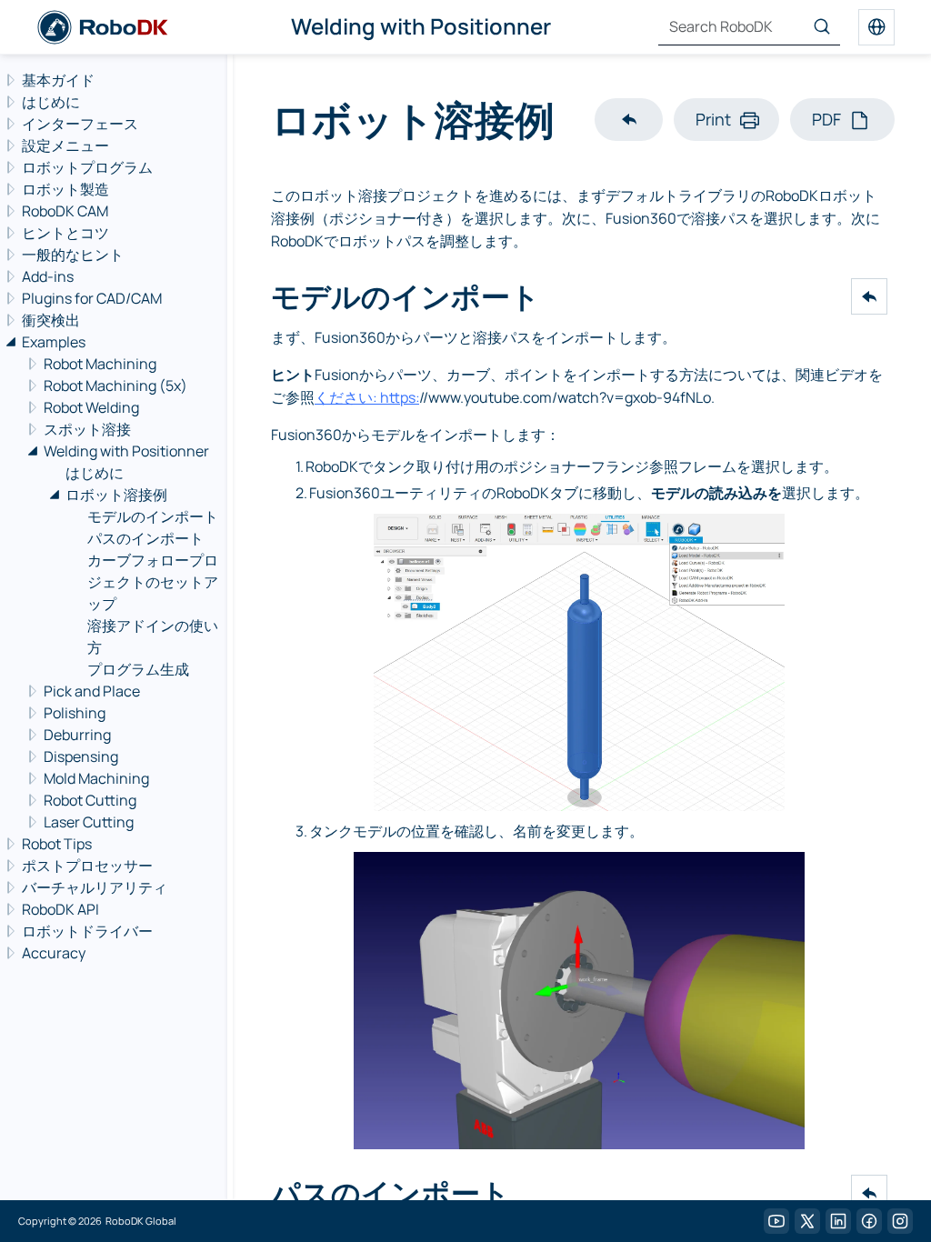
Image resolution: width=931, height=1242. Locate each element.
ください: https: (367, 397)
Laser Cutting (89, 822)
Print (713, 119)
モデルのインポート (152, 516)
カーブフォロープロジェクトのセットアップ (152, 582)
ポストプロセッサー (87, 866)
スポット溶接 (87, 429)
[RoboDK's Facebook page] (869, 1221)
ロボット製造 (65, 189)
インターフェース (80, 124)
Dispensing (81, 756)
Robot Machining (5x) (115, 386)
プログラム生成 (138, 669)
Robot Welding (91, 407)
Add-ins (48, 276)
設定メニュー (65, 145)
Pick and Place (92, 691)
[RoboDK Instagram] (900, 1221)
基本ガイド (58, 80)
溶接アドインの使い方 (152, 636)
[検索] (822, 27)
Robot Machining (100, 364)
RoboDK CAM (65, 211)
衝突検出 (51, 320)
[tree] (111, 516)
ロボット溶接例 (116, 495)
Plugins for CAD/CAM (92, 298)
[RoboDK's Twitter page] (807, 1221)
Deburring (77, 735)
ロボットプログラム (87, 167)
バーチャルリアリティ (94, 887)
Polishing (74, 713)
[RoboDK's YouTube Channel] (776, 1221)
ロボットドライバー (87, 931)
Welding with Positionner (126, 451)
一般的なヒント (73, 255)
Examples (53, 342)
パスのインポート (145, 538)
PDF (826, 119)
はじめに (51, 102)
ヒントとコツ (65, 233)
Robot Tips (57, 844)
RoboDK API (60, 909)
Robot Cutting (90, 800)
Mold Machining (96, 778)
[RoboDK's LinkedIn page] (838, 1221)
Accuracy (53, 953)
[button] (629, 119)
